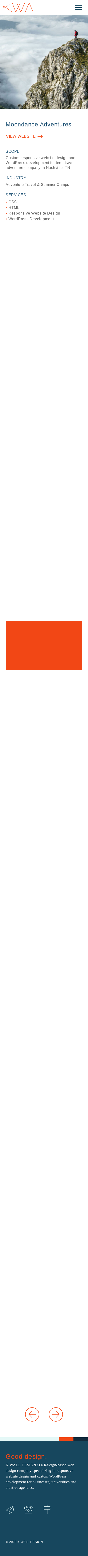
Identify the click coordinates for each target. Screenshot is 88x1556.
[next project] (56, 1415)
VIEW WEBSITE (21, 136)
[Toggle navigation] (78, 7)
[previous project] (32, 1415)
